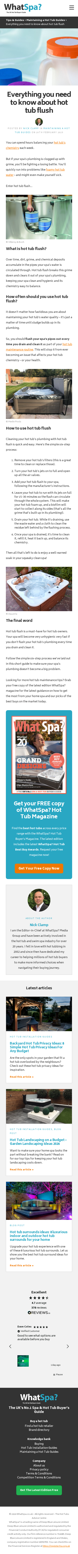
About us (39, 1465)
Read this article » (22, 1077)
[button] (10, 1346)
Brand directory (39, 1430)
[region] (39, 1346)
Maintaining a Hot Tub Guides (39, 1452)
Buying (39, 1444)
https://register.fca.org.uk (56, 1546)
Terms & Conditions (39, 1473)
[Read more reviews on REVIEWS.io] (39, 1313)
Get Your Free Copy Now (39, 869)
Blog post (17, 1225)
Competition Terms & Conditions (39, 1477)
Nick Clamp (31, 128)
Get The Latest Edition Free (39, 1490)
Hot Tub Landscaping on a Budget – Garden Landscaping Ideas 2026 (38, 1142)
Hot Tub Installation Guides (31, 1037)
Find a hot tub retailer (39, 1426)
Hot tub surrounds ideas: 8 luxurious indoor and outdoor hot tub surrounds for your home (38, 1236)
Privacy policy (39, 1469)
